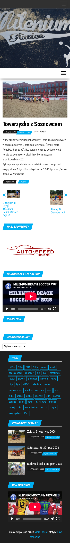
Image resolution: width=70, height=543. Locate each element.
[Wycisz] (49, 309)
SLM (48, 395)
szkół (30, 401)
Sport (21, 401)
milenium (36, 384)
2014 (20, 367)
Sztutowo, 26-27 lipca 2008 (43, 447)
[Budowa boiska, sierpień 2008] (16, 468)
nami (49, 390)
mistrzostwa (15, 390)
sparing (12, 401)
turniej (12, 407)
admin (43, 131)
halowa (44, 378)
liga (18, 384)
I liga (11, 384)
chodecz (29, 372)
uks (20, 407)
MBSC (26, 384)
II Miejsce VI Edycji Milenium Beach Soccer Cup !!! (10, 209)
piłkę (11, 395)
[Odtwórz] (7, 309)
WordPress (41, 532)
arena (44, 367)
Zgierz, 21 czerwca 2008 (41, 431)
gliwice (21, 378)
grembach (32, 378)
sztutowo (41, 401)
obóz (57, 390)
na (42, 390)
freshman (55, 372)
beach (53, 367)
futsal (12, 378)
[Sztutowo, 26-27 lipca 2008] (16, 452)
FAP (45, 372)
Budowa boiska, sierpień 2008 (44, 464)
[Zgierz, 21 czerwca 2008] (16, 436)
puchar (29, 395)
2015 (27, 367)
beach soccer (15, 372)
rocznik (39, 395)
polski (20, 395)
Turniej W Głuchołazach (58, 211)
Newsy (23, 182)
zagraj (53, 407)
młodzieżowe (31, 390)
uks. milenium (31, 407)
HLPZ (53, 378)
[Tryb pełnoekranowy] (54, 309)
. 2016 (12, 367)
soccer (56, 395)
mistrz (47, 384)
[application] (31, 296)
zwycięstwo (15, 413)
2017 (35, 367)
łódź (26, 413)
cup (38, 372)
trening (52, 401)
